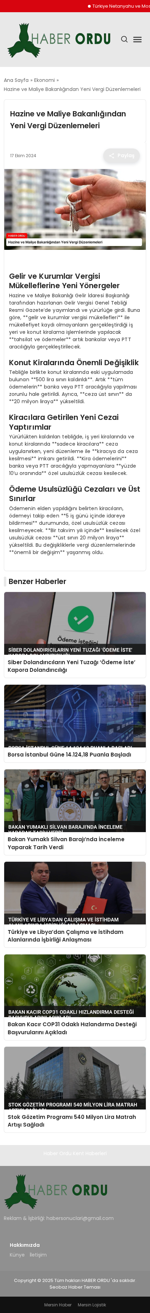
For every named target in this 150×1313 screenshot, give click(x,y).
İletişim (38, 1254)
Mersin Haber (58, 1305)
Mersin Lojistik (92, 1305)
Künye (17, 1254)
